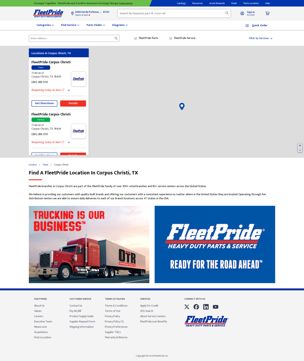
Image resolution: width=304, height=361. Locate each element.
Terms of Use (112, 311)
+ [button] (300, 145)
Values (38, 311)
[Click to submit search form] (116, 38)
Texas (45, 164)
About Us (39, 305)
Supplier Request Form (82, 321)
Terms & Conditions (116, 305)
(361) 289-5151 (39, 82)
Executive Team (43, 321)
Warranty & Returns (116, 337)
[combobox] (174, 13)
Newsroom (40, 327)
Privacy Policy (112, 316)
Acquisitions (41, 332)
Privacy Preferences (116, 327)
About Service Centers (153, 316)
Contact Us (75, 305)
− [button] (300, 150)
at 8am (82, 15)
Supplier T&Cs (113, 332)
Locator (33, 164)
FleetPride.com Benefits (153, 321)
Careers (38, 316)
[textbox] (174, 13)
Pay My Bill (75, 311)
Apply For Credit (149, 305)
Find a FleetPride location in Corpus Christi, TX (83, 173)
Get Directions (44, 103)
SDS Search (146, 311)
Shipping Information (81, 327)
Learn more (125, 3)
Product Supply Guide (81, 316)
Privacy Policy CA (114, 321)
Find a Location (42, 337)
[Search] (227, 13)
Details (73, 103)
